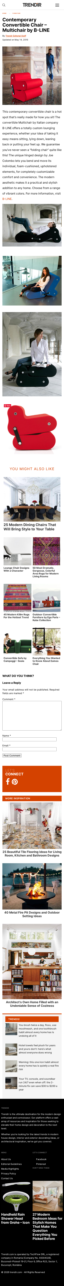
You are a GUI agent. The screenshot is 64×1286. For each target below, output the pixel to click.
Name (6, 735)
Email (6, 745)
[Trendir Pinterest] (14, 782)
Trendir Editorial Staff (16, 36)
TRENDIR (32, 5)
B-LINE (7, 199)
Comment (8, 699)
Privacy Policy (8, 1173)
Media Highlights (10, 1168)
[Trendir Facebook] (7, 781)
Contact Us (7, 1178)
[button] (32, 75)
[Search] (3, 5)
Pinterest (41, 1164)
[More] (58, 7)
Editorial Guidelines (11, 1164)
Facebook (41, 1159)
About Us (6, 1159)
